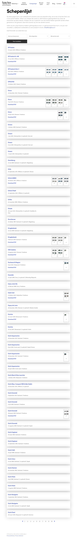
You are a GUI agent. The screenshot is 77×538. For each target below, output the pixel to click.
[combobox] (38, 36)
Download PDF (12, 61)
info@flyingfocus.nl (49, 27)
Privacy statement (19, 535)
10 (51, 521)
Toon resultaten (17, 41)
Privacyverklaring (10, 535)
